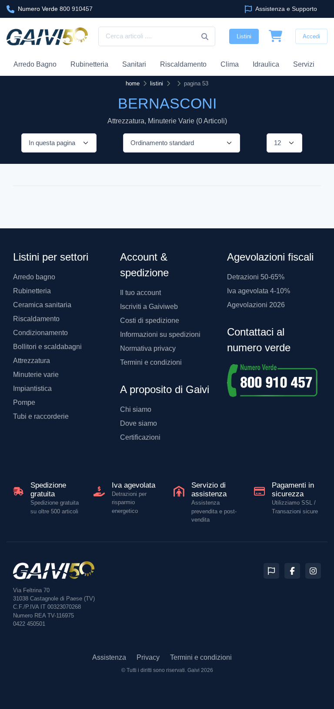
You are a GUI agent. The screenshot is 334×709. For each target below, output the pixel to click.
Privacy (148, 657)
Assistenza (109, 657)
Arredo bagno (34, 277)
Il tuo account (140, 292)
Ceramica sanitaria (42, 305)
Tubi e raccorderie (41, 416)
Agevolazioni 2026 (256, 305)
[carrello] (276, 37)
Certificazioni (140, 437)
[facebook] (292, 571)
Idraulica (266, 64)
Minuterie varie (36, 374)
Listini (244, 36)
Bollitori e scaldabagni (47, 346)
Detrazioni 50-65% (255, 277)
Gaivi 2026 (200, 670)
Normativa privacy (148, 348)
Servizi (303, 64)
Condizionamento (40, 332)
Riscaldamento (183, 64)
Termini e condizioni (151, 362)
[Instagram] (313, 571)
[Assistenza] (271, 571)
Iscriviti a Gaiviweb (149, 306)
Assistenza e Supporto (285, 8)
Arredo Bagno (35, 64)
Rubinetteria (89, 64)
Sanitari (134, 64)
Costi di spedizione (149, 320)
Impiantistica (32, 388)
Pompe (24, 402)
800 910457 (55, 8)
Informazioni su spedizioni (160, 334)
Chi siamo (135, 409)
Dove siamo (138, 423)
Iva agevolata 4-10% (258, 291)
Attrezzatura (31, 360)
